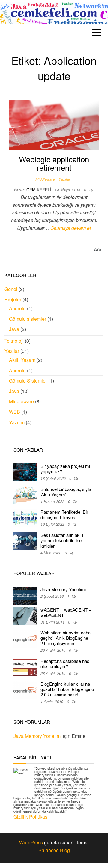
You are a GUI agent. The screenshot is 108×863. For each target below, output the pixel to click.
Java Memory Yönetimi (63, 589)
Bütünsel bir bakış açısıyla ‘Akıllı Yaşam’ (65, 492)
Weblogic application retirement (54, 163)
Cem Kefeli (39, 190)
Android (17, 308)
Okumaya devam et (70, 227)
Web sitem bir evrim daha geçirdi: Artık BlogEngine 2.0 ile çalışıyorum (65, 637)
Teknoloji (14, 340)
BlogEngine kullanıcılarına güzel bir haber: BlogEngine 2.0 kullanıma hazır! (67, 689)
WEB (14, 411)
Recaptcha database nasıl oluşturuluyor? (65, 663)
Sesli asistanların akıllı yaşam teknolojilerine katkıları (61, 540)
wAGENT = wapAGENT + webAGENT (66, 612)
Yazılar (64, 179)
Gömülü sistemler (27, 318)
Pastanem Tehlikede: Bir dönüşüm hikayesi (64, 514)
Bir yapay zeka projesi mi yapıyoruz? (65, 468)
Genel (10, 289)
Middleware (45, 179)
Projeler (12, 299)
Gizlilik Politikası (31, 816)
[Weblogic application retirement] (54, 124)
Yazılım (17, 422)
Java (14, 329)
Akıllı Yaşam (22, 359)
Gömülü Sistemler (28, 380)
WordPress (31, 842)
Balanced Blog (54, 850)
